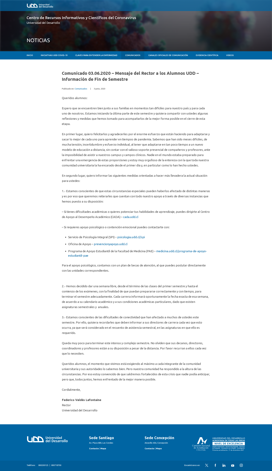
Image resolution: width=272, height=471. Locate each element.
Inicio (30, 55)
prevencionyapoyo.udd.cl (111, 244)
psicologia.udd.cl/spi (131, 237)
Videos (230, 55)
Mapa (103, 448)
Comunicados (132, 55)
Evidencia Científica (207, 55)
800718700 (56, 465)
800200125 (43, 465)
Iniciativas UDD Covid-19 (54, 55)
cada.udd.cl (130, 217)
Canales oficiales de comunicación (168, 55)
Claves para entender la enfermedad (96, 55)
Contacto (94, 448)
